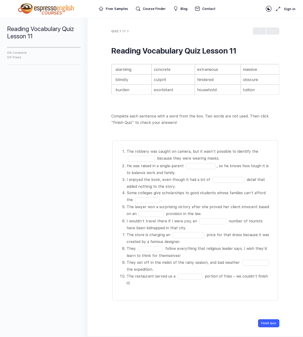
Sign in (289, 9)
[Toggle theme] (268, 9)
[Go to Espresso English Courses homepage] (46, 8)
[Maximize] (277, 9)
